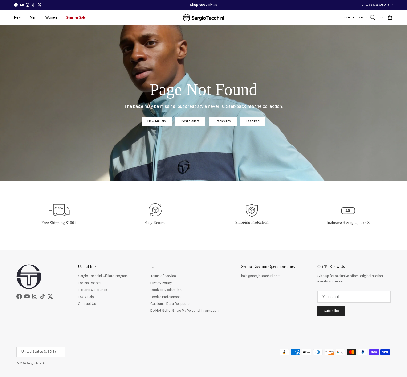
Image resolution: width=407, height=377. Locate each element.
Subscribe (331, 311)
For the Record (89, 283)
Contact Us (87, 304)
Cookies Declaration (166, 290)
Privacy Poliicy (161, 283)
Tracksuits (223, 121)
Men (33, 17)
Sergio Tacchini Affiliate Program (103, 276)
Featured (253, 121)
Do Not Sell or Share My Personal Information (184, 310)
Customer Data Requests (170, 304)
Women (51, 17)
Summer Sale (76, 17)
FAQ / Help (86, 297)
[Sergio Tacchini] (203, 17)
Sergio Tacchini (36, 363)
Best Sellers (190, 121)
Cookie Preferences (165, 297)
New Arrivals (208, 5)
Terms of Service (163, 276)
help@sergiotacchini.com (260, 276)
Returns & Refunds (92, 290)
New (17, 17)
